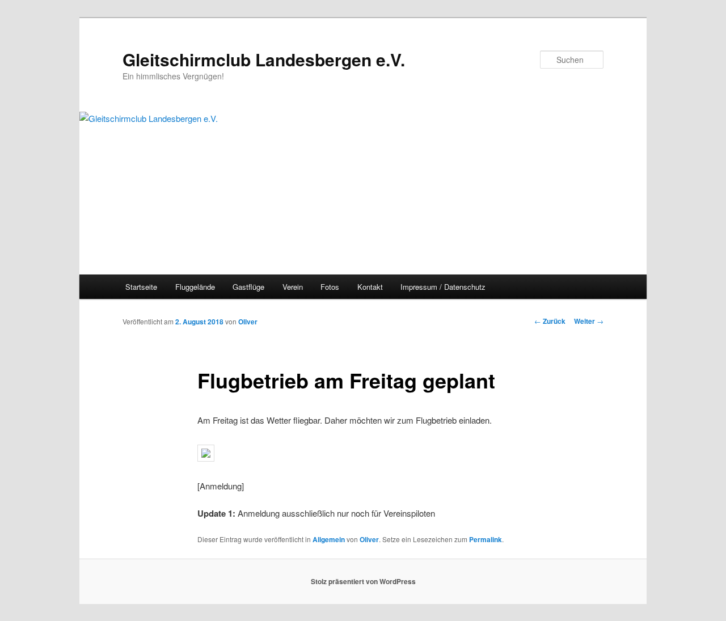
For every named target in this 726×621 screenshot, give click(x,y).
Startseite (141, 286)
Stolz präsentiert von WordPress (363, 581)
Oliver (248, 321)
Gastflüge (248, 286)
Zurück (549, 321)
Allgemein (329, 539)
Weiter (588, 321)
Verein (292, 286)
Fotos (329, 286)
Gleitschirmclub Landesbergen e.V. (264, 59)
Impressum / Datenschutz (443, 286)
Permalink (485, 539)
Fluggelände (195, 286)
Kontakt (370, 286)
